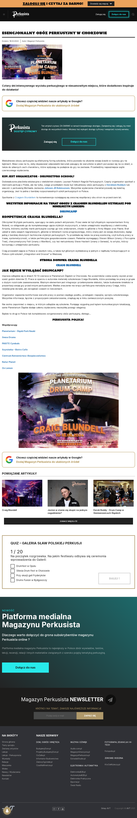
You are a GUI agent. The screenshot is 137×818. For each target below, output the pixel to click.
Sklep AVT (106, 808)
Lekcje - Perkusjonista (11, 755)
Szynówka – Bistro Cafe (15, 349)
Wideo (5, 769)
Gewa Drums (9, 337)
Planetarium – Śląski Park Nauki (18, 331)
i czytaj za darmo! (53, 4)
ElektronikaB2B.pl (78, 772)
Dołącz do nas (119, 14)
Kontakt (5, 779)
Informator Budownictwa (47, 758)
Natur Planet (9, 362)
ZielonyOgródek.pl (44, 762)
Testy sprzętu (8, 745)
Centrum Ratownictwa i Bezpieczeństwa (23, 355)
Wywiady (6, 758)
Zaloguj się (100, 14)
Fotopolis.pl (110, 751)
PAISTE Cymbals (11, 343)
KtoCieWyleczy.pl (112, 764)
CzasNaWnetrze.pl (44, 765)
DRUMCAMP (68, 211)
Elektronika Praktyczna (81, 778)
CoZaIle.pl (40, 755)
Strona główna (8, 742)
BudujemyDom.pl (43, 748)
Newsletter (7, 775)
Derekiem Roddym (116, 185)
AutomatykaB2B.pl (79, 775)
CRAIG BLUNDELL (68, 265)
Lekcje (4, 752)
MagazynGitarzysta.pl (80, 752)
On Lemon (7, 368)
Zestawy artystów (10, 748)
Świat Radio (76, 785)
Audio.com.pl (76, 748)
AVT (128, 808)
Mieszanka (6, 765)
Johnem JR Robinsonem (57, 188)
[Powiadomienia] (7, 811)
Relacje (5, 762)
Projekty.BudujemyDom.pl (47, 752)
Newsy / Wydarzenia (11, 772)
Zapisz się (90, 715)
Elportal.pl (75, 782)
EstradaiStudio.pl (78, 758)
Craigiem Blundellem (25, 197)
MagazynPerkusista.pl (80, 755)
